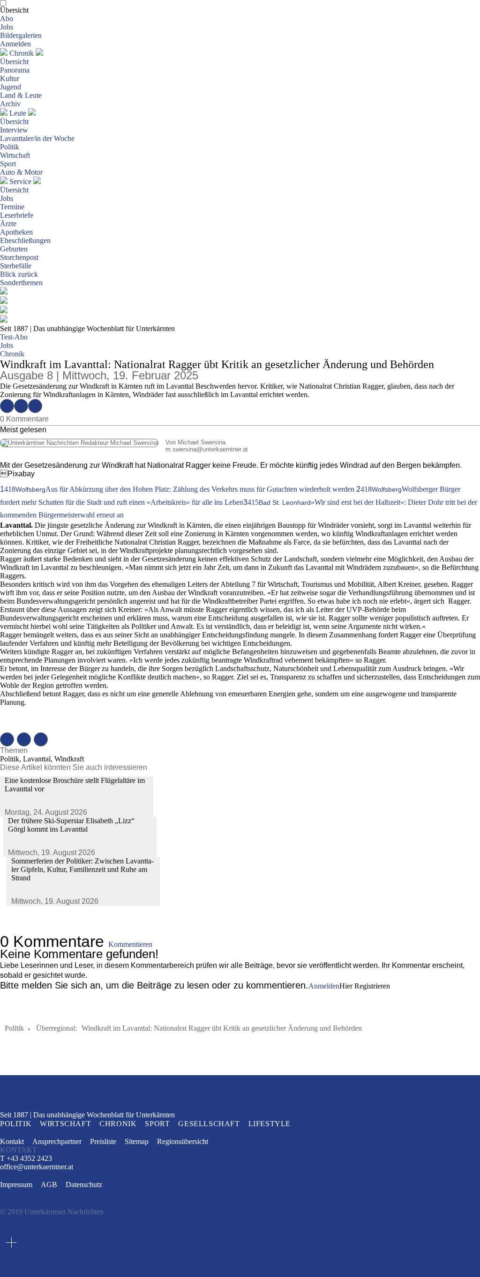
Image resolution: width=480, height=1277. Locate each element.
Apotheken (16, 232)
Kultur (9, 78)
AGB (49, 1184)
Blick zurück (19, 274)
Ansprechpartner (57, 1141)
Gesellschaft (209, 1124)
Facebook (7, 406)
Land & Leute (21, 95)
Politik (9, 147)
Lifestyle (269, 1124)
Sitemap (137, 1141)
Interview (14, 130)
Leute (17, 113)
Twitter (21, 406)
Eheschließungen (25, 240)
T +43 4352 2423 (26, 1158)
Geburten (14, 249)
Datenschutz (84, 1184)
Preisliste (103, 1141)
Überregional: (56, 1028)
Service (20, 181)
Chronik (21, 53)
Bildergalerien (21, 35)
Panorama (15, 70)
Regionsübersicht (182, 1141)
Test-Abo (14, 337)
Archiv (10, 104)
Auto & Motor (21, 172)
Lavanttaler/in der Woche (37, 138)
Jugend (10, 87)
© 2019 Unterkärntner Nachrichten (52, 1212)
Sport (8, 164)
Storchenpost (19, 257)
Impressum (16, 1184)
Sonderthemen (21, 283)
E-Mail (35, 406)
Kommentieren (130, 944)
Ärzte (8, 224)
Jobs (6, 27)
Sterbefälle (15, 266)
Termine (12, 207)
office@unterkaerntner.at (36, 1167)
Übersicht (14, 10)
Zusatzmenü (11, 1242)
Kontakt (12, 1141)
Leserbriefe (16, 215)
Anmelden (15, 44)
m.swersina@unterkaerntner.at (124, 449)
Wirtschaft (15, 155)
